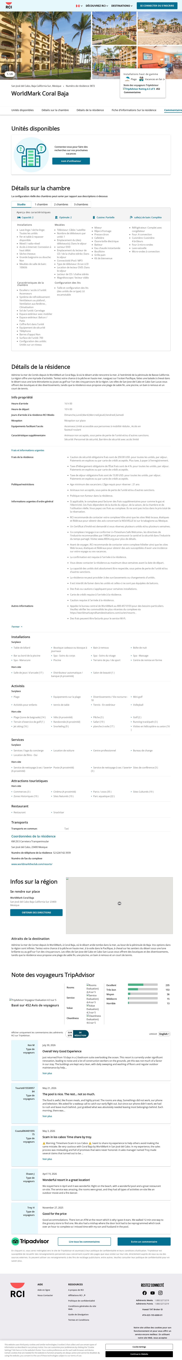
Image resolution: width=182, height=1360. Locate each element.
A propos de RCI (76, 1290)
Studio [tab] (21, 204)
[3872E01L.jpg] (45, 46)
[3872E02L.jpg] (114, 28)
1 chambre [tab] (41, 204)
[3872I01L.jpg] (160, 62)
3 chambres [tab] (81, 204)
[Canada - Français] (78, 5)
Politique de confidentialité (81, 1300)
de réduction (80, 1034)
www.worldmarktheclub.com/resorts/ (31, 864)
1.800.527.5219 (162, 1300)
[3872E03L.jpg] (160, 28)
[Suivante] (164, 79)
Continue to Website (139, 1354)
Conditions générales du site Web (82, 1307)
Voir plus (47, 1073)
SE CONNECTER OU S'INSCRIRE (157, 5)
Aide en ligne (44, 1290)
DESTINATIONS (120, 5)
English (163, 1034)
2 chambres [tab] (61, 204)
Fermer (16, 626)
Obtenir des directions (36, 912)
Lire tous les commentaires (84, 1241)
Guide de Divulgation (78, 1314)
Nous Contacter (45, 1295)
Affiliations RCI (75, 1295)
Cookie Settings (139, 1347)
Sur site (70, 1034)
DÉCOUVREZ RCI (96, 5)
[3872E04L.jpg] (114, 62)
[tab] (22, 110)
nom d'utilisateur (71, 161)
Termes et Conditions (78, 1320)
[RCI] (9, 5)
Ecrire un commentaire (144, 1241)
